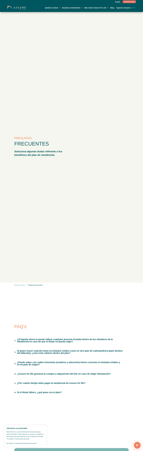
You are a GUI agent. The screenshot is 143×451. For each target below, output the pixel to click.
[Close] (44, 427)
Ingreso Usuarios (123, 8)
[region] (25, 436)
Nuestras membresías (71, 8)
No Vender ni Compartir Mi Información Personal (21, 443)
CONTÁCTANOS (129, 2)
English (117, 2)
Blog (112, 8)
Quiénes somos (51, 8)
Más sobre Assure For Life (95, 8)
